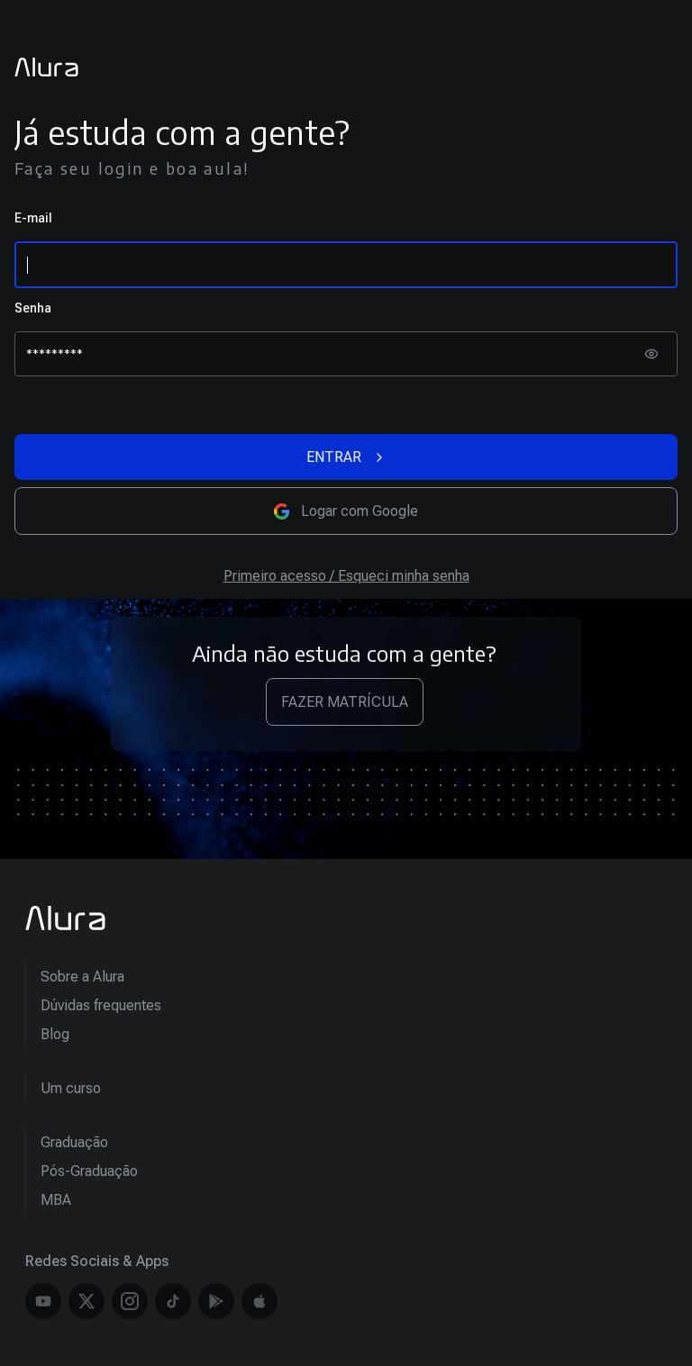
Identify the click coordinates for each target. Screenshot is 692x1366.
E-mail (33, 218)
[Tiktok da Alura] (173, 1301)
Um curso (71, 1088)
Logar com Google (359, 511)
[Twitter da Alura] (86, 1301)
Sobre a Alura (82, 976)
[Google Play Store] (216, 1301)
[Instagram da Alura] (130, 1301)
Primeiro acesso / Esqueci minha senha (346, 575)
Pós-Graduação (89, 1171)
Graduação (74, 1142)
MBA (56, 1199)
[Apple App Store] (259, 1301)
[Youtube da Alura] (43, 1301)
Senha (32, 308)
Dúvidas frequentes (101, 1005)
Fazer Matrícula (344, 701)
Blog (55, 1034)
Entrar (333, 457)
